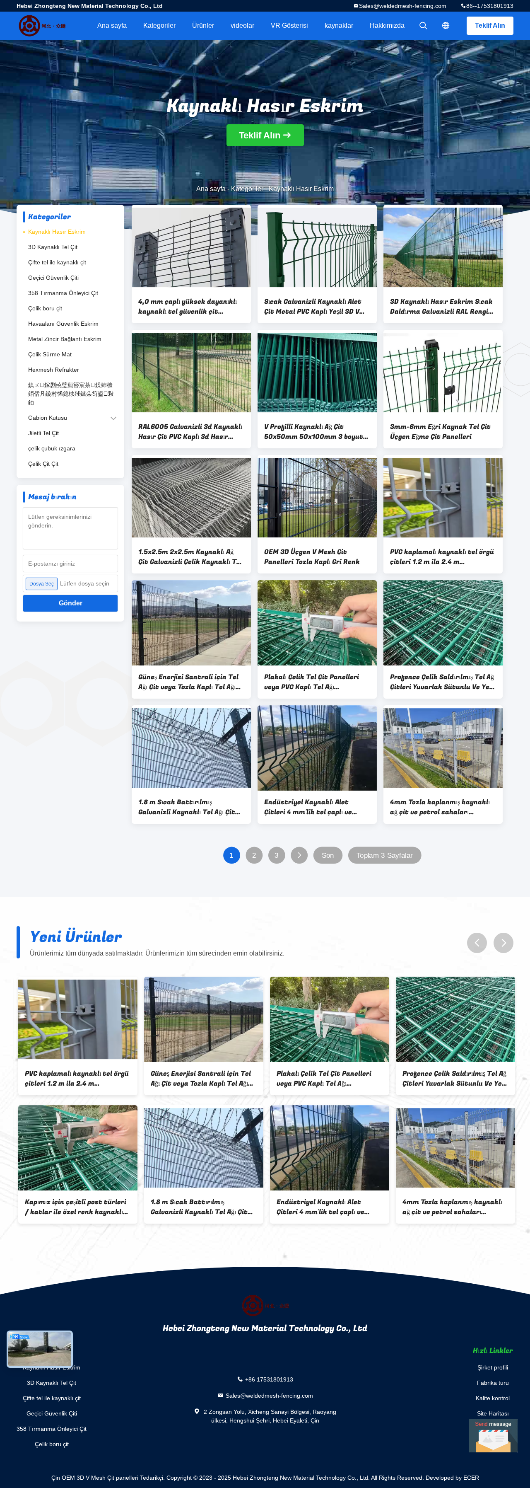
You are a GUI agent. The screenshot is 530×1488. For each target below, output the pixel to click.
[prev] (477, 943)
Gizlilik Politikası (492, 1428)
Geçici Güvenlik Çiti (53, 277)
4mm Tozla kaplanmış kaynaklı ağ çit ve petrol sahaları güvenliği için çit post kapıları (440, 807)
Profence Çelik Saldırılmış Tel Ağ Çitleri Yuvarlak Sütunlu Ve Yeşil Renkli (443, 682)
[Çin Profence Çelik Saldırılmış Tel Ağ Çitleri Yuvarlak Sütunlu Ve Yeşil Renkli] (443, 622)
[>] (299, 855)
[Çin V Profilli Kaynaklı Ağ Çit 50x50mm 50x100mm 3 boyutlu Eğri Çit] (317, 372)
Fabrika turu (493, 1382)
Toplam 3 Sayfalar (385, 855)
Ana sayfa (112, 25)
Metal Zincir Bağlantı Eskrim (64, 339)
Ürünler (203, 25)
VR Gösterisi (289, 25)
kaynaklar (339, 25)
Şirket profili (492, 1367)
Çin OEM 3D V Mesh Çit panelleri (94, 1477)
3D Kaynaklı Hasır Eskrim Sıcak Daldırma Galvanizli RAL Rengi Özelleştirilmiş (441, 307)
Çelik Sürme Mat (50, 354)
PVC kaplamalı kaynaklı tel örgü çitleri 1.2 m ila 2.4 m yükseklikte (442, 557)
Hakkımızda (387, 25)
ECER (471, 1477)
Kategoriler (159, 25)
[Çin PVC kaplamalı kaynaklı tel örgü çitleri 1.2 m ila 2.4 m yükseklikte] (443, 497)
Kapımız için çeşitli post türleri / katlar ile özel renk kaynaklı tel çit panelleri (74, 1207)
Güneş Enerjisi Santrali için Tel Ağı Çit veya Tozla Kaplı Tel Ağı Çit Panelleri (188, 682)
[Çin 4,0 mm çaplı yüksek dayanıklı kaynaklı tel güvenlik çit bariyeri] (191, 247)
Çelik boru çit (45, 308)
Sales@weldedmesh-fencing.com (402, 5)
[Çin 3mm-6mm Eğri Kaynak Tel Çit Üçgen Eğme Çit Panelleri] (443, 372)
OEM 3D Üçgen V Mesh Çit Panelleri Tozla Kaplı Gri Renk (312, 557)
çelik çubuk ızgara (51, 448)
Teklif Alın (490, 25)
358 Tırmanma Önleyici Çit (63, 293)
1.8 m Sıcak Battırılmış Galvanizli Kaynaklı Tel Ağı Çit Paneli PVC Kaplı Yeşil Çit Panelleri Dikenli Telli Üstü (186, 807)
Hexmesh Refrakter (53, 369)
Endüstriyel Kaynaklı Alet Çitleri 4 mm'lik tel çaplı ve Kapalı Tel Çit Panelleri (308, 807)
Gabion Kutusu (47, 417)
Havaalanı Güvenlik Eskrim (63, 323)
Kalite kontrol (493, 1398)
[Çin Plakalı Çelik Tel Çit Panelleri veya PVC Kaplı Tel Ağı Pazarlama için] (317, 622)
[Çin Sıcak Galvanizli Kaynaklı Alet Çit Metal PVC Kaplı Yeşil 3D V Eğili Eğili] (317, 247)
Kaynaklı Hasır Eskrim (57, 231)
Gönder (70, 603)
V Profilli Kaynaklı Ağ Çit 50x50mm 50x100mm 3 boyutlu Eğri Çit (316, 432)
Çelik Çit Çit (43, 463)
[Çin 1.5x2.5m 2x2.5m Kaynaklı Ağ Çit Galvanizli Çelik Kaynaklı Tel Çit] (191, 497)
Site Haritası (493, 1413)
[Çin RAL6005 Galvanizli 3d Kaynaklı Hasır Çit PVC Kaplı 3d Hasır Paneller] (191, 372)
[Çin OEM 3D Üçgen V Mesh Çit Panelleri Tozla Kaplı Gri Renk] (317, 497)
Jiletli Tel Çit (43, 433)
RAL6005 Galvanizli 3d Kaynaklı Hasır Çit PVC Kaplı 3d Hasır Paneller (190, 432)
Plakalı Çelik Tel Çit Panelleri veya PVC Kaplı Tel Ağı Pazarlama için (311, 682)
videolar (242, 25)
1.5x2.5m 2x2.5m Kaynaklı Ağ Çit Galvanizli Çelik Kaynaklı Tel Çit (190, 557)
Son (328, 855)
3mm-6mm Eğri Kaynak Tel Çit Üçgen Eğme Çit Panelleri (440, 432)
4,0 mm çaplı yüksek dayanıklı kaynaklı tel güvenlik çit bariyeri (187, 307)
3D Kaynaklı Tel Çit (52, 247)
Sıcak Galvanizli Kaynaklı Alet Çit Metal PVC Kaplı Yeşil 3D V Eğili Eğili (312, 307)
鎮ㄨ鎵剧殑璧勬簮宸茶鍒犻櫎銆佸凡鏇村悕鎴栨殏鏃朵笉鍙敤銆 (71, 394)
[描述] (446, 26)
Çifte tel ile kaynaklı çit (57, 262)
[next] (503, 943)
